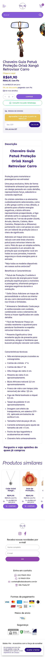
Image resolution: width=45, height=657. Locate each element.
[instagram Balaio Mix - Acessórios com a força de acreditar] (20, 533)
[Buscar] (40, 15)
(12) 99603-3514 (24, 575)
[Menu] (5, 6)
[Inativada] (34, 632)
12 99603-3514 (24, 578)
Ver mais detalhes (11, 91)
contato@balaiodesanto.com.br (24, 582)
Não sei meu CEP (11, 129)
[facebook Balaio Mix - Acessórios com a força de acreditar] (25, 533)
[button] (22, 103)
